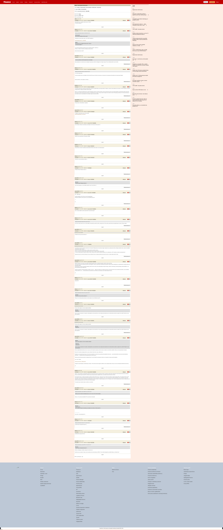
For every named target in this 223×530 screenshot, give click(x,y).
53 (82, 456)
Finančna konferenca (152, 475)
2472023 (76, 230)
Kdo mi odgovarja (89, 7)
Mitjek (76, 18)
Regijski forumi (151, 483)
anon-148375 (77, 387)
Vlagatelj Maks (79, 521)
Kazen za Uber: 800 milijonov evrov (139, 89)
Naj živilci (78, 501)
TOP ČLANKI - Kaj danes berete (139, 29)
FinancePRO (79, 487)
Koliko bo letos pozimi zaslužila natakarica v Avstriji (139, 45)
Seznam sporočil (83, 7)
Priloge (41, 475)
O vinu (77, 505)
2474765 (76, 290)
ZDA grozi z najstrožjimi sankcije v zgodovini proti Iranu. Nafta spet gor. (140, 14)
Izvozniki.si (78, 491)
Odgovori (124, 20)
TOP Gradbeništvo (80, 515)
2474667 (92, 304)
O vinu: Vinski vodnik (188, 481)
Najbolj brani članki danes (138, 9)
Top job (77, 517)
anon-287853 (77, 99)
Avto (77, 473)
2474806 (76, 320)
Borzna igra (186, 469)
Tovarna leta (78, 513)
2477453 (89, 420)
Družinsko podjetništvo (152, 487)
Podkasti (31, 2)
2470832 (76, 179)
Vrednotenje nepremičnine (189, 471)
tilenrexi (89, 20)
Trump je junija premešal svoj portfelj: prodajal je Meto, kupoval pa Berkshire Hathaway (140, 39)
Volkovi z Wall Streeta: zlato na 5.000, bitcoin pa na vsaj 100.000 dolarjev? (140, 50)
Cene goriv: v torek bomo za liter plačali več (140, 59)
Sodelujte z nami (43, 473)
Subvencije (78, 511)
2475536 (76, 389)
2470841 (76, 192)
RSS (41, 479)
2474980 (76, 337)
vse (76, 9)
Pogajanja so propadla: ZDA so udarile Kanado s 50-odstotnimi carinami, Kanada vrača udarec (141, 65)
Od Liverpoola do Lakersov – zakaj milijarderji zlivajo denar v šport (139, 25)
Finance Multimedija (80, 481)
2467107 (76, 134)
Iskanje (86, 5)
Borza (21, 2)
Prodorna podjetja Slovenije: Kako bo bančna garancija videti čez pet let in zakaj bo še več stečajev (140, 100)
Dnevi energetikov (151, 477)
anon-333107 (77, 260)
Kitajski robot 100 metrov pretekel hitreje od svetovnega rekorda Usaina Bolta (140, 71)
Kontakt (41, 477)
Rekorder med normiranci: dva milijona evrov (140, 94)
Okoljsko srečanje (151, 485)
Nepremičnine (79, 485)
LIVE (14, 2)
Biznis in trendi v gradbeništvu (154, 491)
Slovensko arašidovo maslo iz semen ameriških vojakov (140, 81)
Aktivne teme (94, 7)
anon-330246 (90, 30)
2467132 (92, 157)
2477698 (76, 442)
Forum (26, 2)
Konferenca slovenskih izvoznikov (155, 489)
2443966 (76, 30)
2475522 (92, 389)
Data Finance (79, 475)
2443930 (94, 30)
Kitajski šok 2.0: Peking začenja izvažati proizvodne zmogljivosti (140, 76)
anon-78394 (77, 229)
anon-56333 (77, 55)
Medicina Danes (115, 469)
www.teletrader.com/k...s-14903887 (80, 40)
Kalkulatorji (37, 2)
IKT (77, 489)
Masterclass (44, 2)
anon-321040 (77, 191)
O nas (41, 469)
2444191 (76, 101)
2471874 (76, 219)
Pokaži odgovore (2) (127, 203)
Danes (17, 2)
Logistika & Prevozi (80, 495)
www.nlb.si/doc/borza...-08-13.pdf (80, 114)
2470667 (76, 157)
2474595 (76, 244)
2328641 (89, 244)
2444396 (76, 111)
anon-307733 (77, 110)
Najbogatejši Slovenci (80, 499)
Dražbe (77, 477)
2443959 (76, 20)
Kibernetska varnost (80, 493)
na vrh (102, 53)
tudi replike (87, 11)
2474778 (76, 304)
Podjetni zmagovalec (80, 509)
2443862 (92, 20)
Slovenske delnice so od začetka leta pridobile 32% (140, 106)
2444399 (92, 403)
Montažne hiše (79, 497)
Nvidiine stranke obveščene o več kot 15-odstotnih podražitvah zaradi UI (140, 34)
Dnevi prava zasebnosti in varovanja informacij (157, 493)
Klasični (78, 7)
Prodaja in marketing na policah (154, 481)
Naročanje (42, 471)
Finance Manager (79, 479)
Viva (113, 471)
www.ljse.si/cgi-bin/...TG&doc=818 (80, 361)
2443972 (76, 57)
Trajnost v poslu (79, 519)
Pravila (84, 5)
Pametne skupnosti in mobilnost (82, 507)
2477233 (76, 403)
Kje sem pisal (99, 7)
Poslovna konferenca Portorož (154, 471)
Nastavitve (81, 5)
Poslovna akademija (152, 469)
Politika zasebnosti (44, 481)
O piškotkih (42, 485)
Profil (78, 5)
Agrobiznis (78, 471)
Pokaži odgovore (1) (127, 81)
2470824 (92, 179)
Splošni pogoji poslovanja (45, 483)
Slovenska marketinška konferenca (155, 473)
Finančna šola (79, 483)
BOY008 (76, 85)
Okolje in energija (79, 503)
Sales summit (150, 479)
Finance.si (78, 469)
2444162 (76, 86)
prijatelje (79, 9)
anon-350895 (77, 242)
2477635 (76, 420)
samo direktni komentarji (81, 11)
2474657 (76, 261)
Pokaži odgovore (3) (127, 95)
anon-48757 (77, 177)
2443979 (76, 69)
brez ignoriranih (83, 9)
